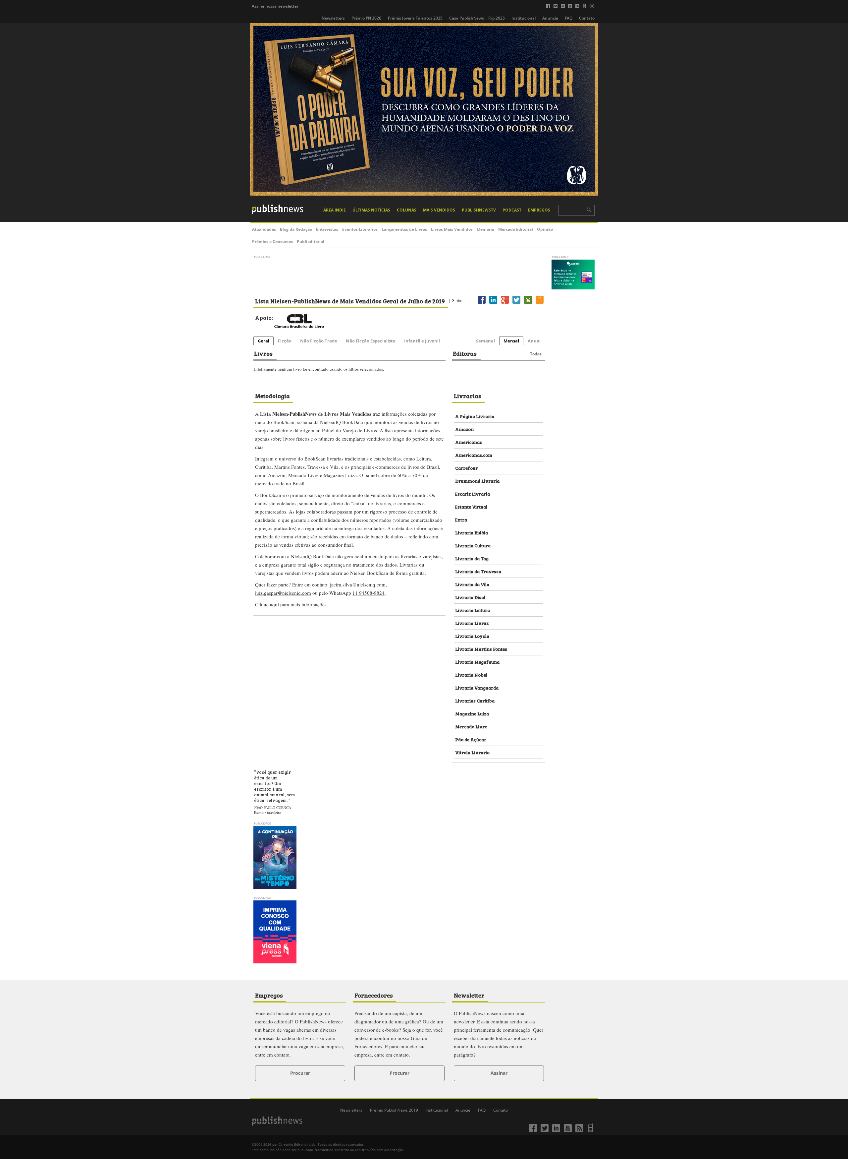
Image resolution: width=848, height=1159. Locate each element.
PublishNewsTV (479, 210)
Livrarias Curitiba (475, 700)
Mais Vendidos (439, 210)
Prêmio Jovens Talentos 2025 (415, 18)
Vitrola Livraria (472, 752)
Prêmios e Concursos (272, 241)
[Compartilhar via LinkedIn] (493, 303)
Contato (587, 18)
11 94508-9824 (368, 592)
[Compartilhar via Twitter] (516, 303)
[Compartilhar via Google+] (505, 303)
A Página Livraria (474, 415)
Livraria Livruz (472, 622)
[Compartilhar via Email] (528, 303)
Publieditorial (310, 241)
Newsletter (469, 995)
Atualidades (264, 229)
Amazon (464, 428)
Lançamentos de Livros (404, 229)
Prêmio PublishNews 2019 (394, 1110)
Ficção (285, 341)
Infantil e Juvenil (422, 341)
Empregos (539, 210)
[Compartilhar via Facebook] (481, 303)
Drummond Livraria (477, 480)
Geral (263, 341)
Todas (536, 354)
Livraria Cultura (473, 545)
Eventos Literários (360, 229)
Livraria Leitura (472, 609)
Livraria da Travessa (478, 571)
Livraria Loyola (472, 635)
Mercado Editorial (515, 229)
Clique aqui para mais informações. (291, 604)
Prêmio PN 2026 (366, 18)
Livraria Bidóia (471, 532)
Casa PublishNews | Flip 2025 (477, 18)
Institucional (523, 18)
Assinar (499, 1073)
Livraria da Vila (472, 583)
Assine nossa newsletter (275, 6)
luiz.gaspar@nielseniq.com (283, 592)
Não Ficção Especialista (371, 341)
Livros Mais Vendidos (452, 229)
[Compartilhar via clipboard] (539, 303)
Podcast (512, 210)
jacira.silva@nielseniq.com (358, 584)
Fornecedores (373, 995)
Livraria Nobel (471, 674)
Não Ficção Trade (318, 341)
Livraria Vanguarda (477, 687)
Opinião (545, 229)
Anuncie (550, 18)
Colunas (406, 210)
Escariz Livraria (472, 493)
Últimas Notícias (371, 210)
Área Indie (334, 210)
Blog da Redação (296, 229)
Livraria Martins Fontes (481, 648)
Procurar (300, 1073)
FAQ (568, 18)
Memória (485, 229)
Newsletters (333, 18)
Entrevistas (327, 229)
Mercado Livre (471, 726)
